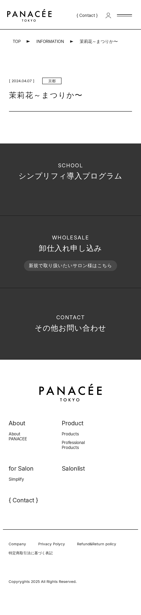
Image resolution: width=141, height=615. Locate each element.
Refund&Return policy (96, 544)
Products (70, 433)
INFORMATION (50, 41)
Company (17, 544)
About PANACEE (18, 436)
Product (72, 423)
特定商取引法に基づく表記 (31, 553)
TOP (17, 41)
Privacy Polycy (51, 544)
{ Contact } (87, 15)
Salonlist (73, 468)
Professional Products (73, 445)
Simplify (16, 479)
